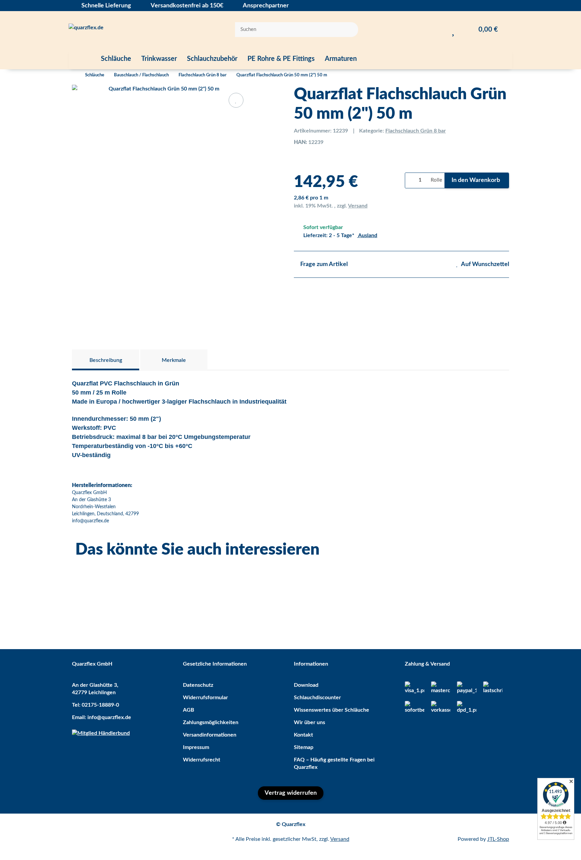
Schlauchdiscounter (317, 697)
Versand (357, 206)
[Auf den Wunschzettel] (236, 100)
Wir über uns (309, 722)
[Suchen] (348, 29)
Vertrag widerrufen (291, 793)
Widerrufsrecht (201, 759)
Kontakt (303, 735)
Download (306, 685)
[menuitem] (82, 58)
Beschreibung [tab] (105, 360)
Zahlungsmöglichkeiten (210, 722)
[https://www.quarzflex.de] (82, 58)
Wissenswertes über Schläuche (331, 710)
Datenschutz (198, 685)
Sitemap (303, 747)
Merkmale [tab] (174, 360)
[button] (440, 29)
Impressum (196, 747)
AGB (188, 710)
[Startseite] (73, 75)
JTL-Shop (498, 839)
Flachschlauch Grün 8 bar (415, 131)
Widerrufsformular (205, 697)
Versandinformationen (209, 735)
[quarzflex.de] (86, 30)
